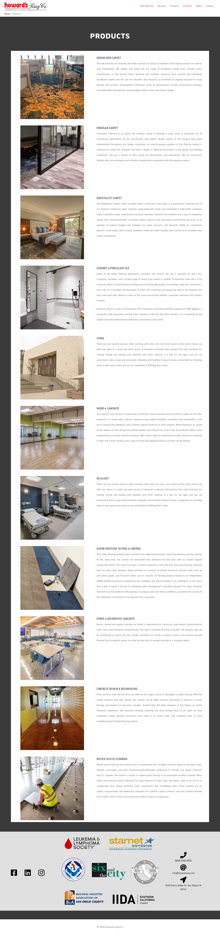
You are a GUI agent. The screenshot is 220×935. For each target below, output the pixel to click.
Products (174, 6)
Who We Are (146, 6)
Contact (209, 6)
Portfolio (187, 6)
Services (161, 6)
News (199, 6)
